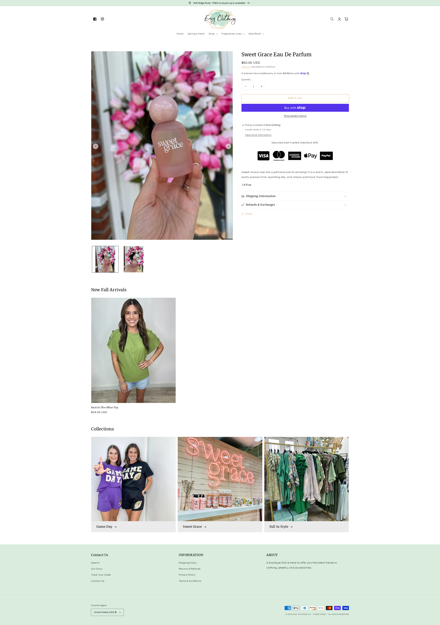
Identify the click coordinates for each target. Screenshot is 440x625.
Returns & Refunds (189, 569)
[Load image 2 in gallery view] (133, 259)
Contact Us (97, 581)
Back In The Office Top (104, 407)
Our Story (96, 569)
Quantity (245, 79)
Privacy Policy (187, 575)
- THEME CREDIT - (320, 614)
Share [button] (248, 214)
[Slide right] (228, 146)
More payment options (295, 116)
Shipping (245, 67)
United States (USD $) (105, 612)
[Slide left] (95, 146)
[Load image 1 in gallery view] (105, 259)
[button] (213, 33)
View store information (258, 135)
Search (95, 563)
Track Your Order (101, 575)
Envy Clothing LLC (302, 614)
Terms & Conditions (190, 581)
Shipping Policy (188, 563)
